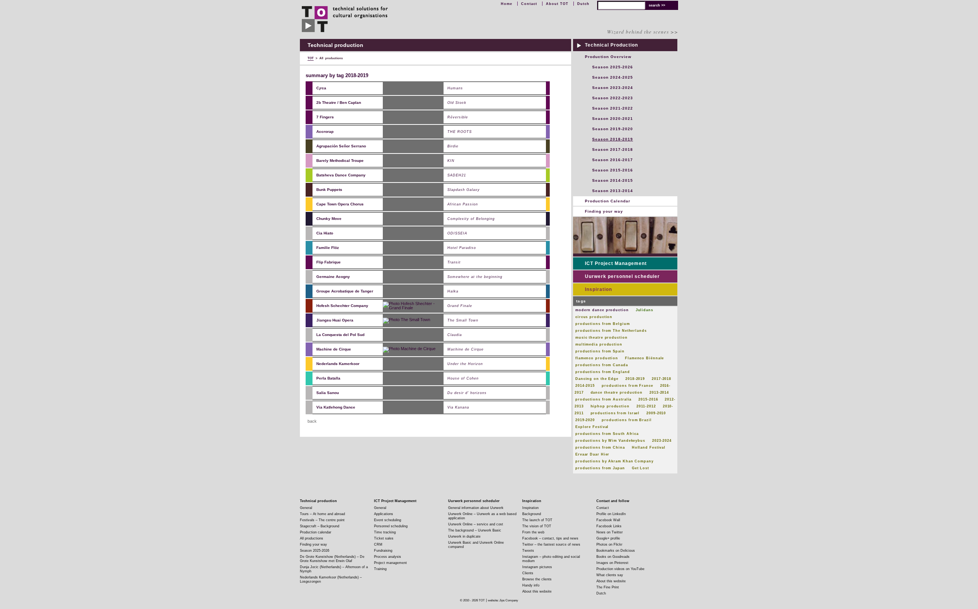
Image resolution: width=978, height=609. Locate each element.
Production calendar (315, 532)
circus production (593, 317)
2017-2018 (661, 379)
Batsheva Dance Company (341, 175)
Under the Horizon (465, 364)
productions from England (602, 372)
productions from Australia (603, 399)
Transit (454, 262)
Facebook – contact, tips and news (550, 538)
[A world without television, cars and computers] (409, 349)
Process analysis (387, 557)
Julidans (644, 310)
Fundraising (383, 550)
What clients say (609, 575)
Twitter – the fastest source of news (551, 544)
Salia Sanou (327, 393)
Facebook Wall (608, 520)
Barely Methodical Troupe (340, 160)
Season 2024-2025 (612, 77)
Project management (390, 563)
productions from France (627, 386)
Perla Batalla (328, 378)
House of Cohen (463, 378)
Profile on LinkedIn (611, 514)
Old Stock (456, 103)
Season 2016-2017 (612, 160)
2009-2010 (656, 413)
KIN (451, 161)
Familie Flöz (327, 248)
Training (380, 569)
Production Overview (608, 57)
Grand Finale (459, 306)
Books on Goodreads (613, 557)
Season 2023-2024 (612, 88)
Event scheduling (387, 520)
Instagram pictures (537, 567)
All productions (311, 538)
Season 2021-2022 (612, 108)
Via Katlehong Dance (335, 407)
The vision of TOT (536, 526)
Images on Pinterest (612, 563)
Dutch (583, 4)
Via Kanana (458, 407)
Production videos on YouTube (620, 569)
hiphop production (610, 406)
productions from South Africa (607, 434)
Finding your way (604, 211)
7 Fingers (325, 117)
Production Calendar (607, 201)
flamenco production (596, 358)
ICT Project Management (616, 263)
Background (531, 514)
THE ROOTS (459, 132)
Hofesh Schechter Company (342, 306)
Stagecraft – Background (319, 526)
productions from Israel (615, 413)
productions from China (600, 447)
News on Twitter (609, 532)
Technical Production (611, 45)
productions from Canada (601, 365)
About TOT (557, 4)
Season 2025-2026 (612, 67)
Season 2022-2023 (612, 98)
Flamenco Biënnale (644, 358)
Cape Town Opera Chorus (340, 204)
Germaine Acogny (333, 277)
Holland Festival (648, 447)
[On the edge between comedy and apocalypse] (413, 305)
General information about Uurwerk (476, 508)
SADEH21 (456, 175)
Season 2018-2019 (612, 139)
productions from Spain (600, 351)
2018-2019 (635, 379)
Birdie (452, 146)
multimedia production (598, 344)
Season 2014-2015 (612, 180)
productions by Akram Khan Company (614, 461)
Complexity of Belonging (471, 219)
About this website (537, 591)
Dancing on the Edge (597, 379)
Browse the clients (537, 579)
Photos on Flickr (609, 544)
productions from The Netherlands (611, 331)
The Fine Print (607, 587)
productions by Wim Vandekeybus (610, 441)
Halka (452, 291)
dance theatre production (617, 392)
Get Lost (640, 468)
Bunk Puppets (329, 189)
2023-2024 (662, 441)
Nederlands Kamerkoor (337, 364)
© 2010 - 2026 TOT (472, 600)
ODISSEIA (457, 233)
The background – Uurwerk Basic (474, 530)
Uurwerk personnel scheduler (622, 276)
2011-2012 (646, 406)
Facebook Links (609, 526)
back (312, 421)
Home (506, 4)
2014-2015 (585, 386)
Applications (383, 514)
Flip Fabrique (328, 262)
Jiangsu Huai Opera (334, 320)
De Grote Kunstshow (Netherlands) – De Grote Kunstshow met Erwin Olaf (332, 559)
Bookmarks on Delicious (615, 550)
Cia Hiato (324, 233)
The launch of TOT (537, 520)
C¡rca (321, 88)
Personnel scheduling (391, 526)
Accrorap (325, 131)
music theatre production (601, 337)
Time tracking (385, 532)
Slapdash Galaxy (463, 190)
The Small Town (462, 320)
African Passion (462, 204)
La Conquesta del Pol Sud (340, 335)
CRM (378, 544)
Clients (527, 573)
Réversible (457, 117)
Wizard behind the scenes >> (642, 31)
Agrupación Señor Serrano (341, 146)
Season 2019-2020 (612, 129)
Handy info (530, 585)
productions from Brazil (627, 420)
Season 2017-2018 (612, 149)
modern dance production (602, 310)
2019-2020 (585, 420)
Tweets (528, 550)
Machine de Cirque (333, 349)
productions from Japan (600, 468)
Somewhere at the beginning (474, 277)
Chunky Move (329, 218)
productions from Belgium (602, 324)
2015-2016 (648, 399)
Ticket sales (383, 538)
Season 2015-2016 (612, 170)
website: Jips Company (503, 600)
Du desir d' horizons (467, 393)
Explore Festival (592, 427)
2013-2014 (659, 392)
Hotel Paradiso (461, 248)
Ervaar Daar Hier (592, 454)
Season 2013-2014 (612, 191)
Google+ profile (608, 538)
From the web (533, 532)
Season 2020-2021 (612, 118)
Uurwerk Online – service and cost (475, 524)
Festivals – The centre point (322, 520)
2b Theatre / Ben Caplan (338, 102)
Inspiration (598, 289)
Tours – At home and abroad (322, 514)
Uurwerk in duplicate (464, 536)
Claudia (454, 335)
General (306, 508)
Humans (455, 88)
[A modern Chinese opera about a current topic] (406, 320)
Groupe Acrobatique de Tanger (344, 291)
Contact (529, 4)
